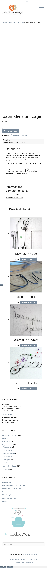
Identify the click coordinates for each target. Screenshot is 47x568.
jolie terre (6, 463)
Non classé (6, 442)
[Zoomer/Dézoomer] (1, 567)
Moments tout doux (10, 466)
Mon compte (20, 2)
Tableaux (5, 469)
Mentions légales (14, 559)
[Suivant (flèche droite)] (1, 285)
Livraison (5, 492)
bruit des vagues (9, 453)
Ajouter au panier (11, 131)
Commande (6, 482)
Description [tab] (7, 140)
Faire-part (6, 460)
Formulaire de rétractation (11, 489)
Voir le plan (7, 414)
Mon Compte (7, 495)
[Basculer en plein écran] (4, 567)
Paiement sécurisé (9, 498)
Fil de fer (5, 438)
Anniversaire (7, 447)
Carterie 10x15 (8, 456)
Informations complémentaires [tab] (14, 142)
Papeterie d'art (7, 445)
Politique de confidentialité (29, 559)
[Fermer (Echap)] (11, 567)
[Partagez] (8, 567)
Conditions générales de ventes (13, 485)
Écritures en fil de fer (16, 22)
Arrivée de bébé (8, 450)
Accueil (4, 22)
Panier (4, 501)
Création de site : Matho (30, 554)
